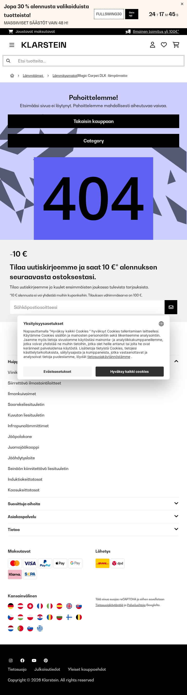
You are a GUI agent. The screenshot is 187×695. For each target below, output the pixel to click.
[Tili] (152, 45)
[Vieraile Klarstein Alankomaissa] (11, 628)
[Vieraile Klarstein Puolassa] (30, 617)
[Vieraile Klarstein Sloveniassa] (30, 628)
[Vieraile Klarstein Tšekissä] (11, 617)
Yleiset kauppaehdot (87, 669)
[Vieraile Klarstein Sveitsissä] (30, 606)
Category (94, 140)
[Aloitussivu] (16, 76)
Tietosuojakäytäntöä (109, 605)
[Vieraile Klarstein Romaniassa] (50, 617)
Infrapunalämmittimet (28, 425)
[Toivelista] (164, 45)
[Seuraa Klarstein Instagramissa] (11, 660)
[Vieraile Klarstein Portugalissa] (20, 628)
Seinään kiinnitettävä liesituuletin (38, 468)
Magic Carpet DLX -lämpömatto (102, 76)
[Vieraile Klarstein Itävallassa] (20, 606)
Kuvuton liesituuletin (26, 415)
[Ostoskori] (176, 45)
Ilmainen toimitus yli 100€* (156, 31)
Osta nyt (131, 14)
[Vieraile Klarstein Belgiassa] (79, 617)
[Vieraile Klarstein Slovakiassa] (79, 606)
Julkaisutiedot (47, 669)
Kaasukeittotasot (23, 489)
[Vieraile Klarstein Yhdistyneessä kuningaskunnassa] (69, 606)
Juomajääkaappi (23, 447)
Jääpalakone (20, 436)
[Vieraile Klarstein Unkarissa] (20, 617)
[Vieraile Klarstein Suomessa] (69, 617)
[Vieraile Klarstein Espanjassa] (59, 606)
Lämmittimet (33, 76)
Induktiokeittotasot (25, 479)
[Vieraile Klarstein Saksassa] (11, 606)
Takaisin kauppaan (94, 121)
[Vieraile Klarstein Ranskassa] (40, 606)
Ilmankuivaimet (22, 393)
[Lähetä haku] (8, 61)
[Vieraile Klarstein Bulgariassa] (59, 617)
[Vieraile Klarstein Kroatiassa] (40, 617)
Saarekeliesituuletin (26, 404)
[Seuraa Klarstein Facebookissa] (22, 660)
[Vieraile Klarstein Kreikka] (40, 628)
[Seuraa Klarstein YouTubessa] (34, 660)
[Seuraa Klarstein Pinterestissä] (46, 660)
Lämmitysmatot (65, 76)
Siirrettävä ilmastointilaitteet (34, 383)
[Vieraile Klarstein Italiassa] (50, 606)
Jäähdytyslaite (21, 457)
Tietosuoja (17, 669)
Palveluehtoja (136, 605)
